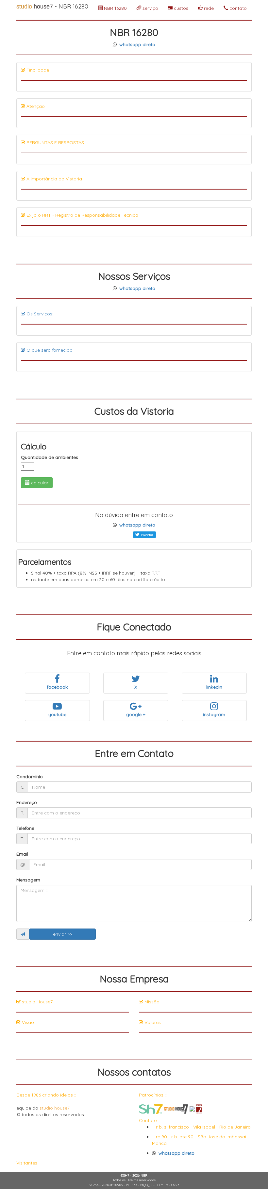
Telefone (25, 828)
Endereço (26, 802)
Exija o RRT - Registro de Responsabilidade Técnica (81, 215)
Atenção (35, 106)
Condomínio (29, 776)
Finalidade (37, 70)
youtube (57, 714)
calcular (39, 483)
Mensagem (28, 880)
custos (180, 8)
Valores (152, 1022)
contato (237, 8)
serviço (149, 8)
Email (22, 854)
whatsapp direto (137, 44)
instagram (214, 714)
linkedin (214, 687)
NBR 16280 (115, 8)
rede (208, 8)
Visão (27, 1022)
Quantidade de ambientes (49, 457)
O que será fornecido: (49, 350)
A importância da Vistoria (53, 179)
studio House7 (37, 1002)
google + (135, 714)
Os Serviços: (39, 314)
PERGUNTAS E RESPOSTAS (54, 142)
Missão (151, 1002)
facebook (57, 687)
